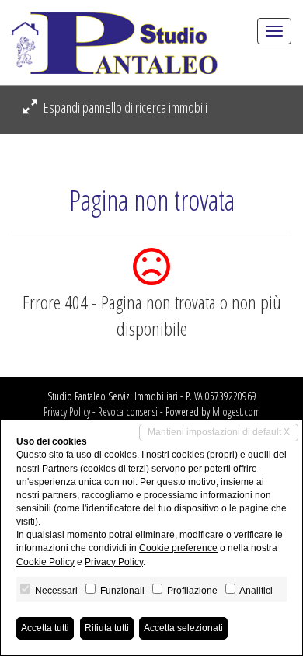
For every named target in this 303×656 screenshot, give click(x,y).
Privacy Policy (67, 411)
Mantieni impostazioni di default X (219, 432)
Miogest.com (236, 411)
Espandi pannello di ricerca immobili (124, 107)
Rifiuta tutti (107, 628)
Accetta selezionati (183, 628)
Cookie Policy (45, 562)
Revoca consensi (128, 411)
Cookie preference (178, 548)
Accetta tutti (45, 628)
